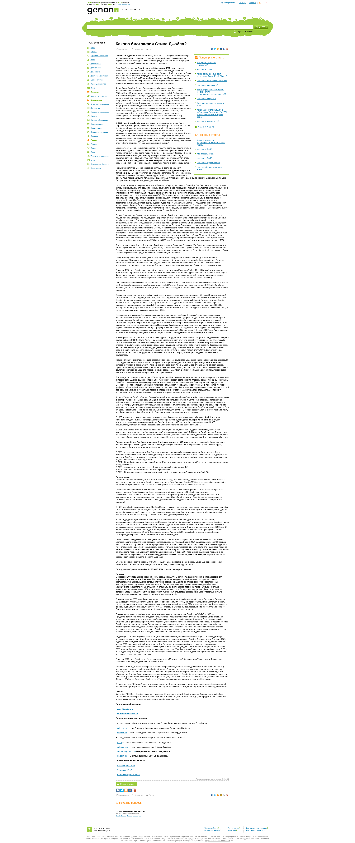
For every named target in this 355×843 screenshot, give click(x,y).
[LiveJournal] (224, 49)
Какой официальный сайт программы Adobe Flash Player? (212, 75)
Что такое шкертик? (206, 98)
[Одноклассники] (218, 49)
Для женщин (96, 64)
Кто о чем (232, 830)
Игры (93, 88)
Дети (93, 60)
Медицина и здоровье (100, 112)
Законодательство (98, 84)
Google (118, 816)
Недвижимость (97, 124)
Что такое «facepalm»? (207, 85)
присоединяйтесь (124, 4)
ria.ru (119, 742)
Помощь (242, 3)
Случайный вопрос (245, 31)
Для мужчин (96, 68)
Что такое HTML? (205, 69)
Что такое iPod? (204, 158)
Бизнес (94, 52)
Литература (95, 108)
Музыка (94, 116)
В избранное (139, 49)
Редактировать (123, 49)
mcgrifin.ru (122, 732)
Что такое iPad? (204, 149)
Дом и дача (95, 72)
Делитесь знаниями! (131, 10)
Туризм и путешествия (100, 156)
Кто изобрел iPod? (205, 154)
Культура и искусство (100, 104)
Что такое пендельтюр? (208, 121)
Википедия (137, 816)
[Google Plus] (226, 49)
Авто (93, 48)
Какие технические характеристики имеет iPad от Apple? (211, 142)
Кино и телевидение (99, 96)
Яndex (123, 816)
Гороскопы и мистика (99, 56)
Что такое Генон (211, 828)
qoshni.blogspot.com (126, 751)
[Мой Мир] (221, 49)
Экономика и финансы (100, 164)
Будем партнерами (212, 830)
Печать (151, 49)
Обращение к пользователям (217, 841)
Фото (93, 160)
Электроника (96, 168)
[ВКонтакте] (212, 49)
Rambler (129, 816)
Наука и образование (99, 120)
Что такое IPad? (124, 770)
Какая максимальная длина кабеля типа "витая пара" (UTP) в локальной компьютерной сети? (212, 113)
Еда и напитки (96, 80)
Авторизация (229, 3)
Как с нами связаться (255, 830)
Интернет (95, 92)
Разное (94, 140)
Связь (93, 148)
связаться (97, 838)
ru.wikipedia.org (125, 709)
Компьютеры (96, 100)
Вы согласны (233, 828)
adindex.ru (122, 728)
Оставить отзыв (127, 784)
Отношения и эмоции (99, 132)
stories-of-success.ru (127, 713)
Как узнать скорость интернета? (206, 63)
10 (213, 127)
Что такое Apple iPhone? (208, 162)
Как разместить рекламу (256, 828)
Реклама (252, 3)
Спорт (93, 152)
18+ (266, 3)
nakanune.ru (122, 747)
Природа (94, 136)
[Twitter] (215, 49)
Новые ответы (96, 128)
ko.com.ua (122, 756)
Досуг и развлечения (99, 76)
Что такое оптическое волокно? (212, 80)
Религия (94, 144)
